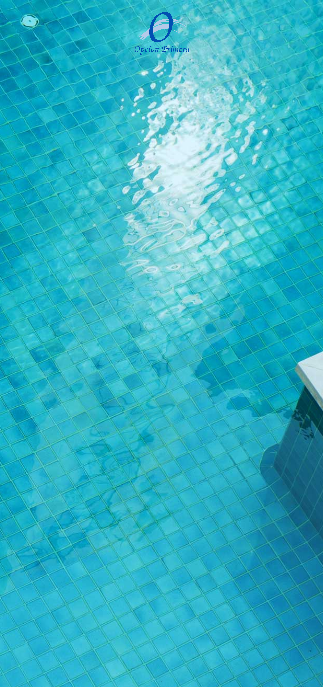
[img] (161, 343)
